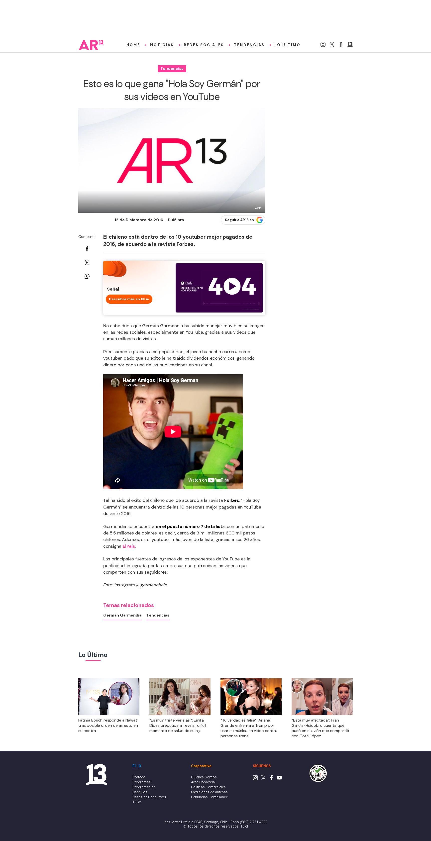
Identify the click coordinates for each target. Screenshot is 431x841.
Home (133, 45)
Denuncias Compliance (209, 797)
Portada (138, 777)
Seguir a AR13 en (239, 220)
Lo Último (288, 45)
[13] (350, 45)
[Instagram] (323, 45)
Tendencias (249, 45)
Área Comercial (203, 782)
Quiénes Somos (204, 777)
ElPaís (129, 546)
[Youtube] (279, 779)
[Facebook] (340, 45)
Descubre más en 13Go (129, 299)
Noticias (162, 45)
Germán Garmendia (122, 615)
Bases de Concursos (149, 797)
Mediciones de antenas (209, 792)
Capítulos (139, 792)
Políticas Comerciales (208, 787)
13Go (136, 802)
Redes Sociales (204, 45)
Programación (144, 787)
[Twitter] (331, 45)
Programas (141, 782)
